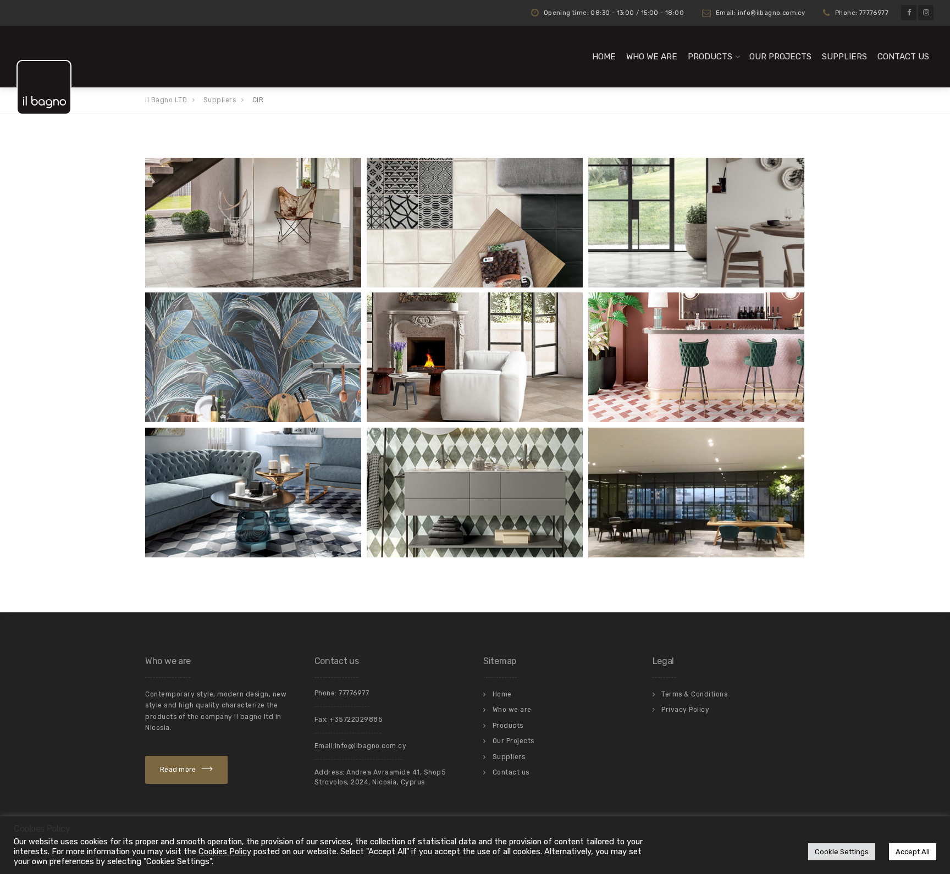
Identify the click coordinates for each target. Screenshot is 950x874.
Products (710, 57)
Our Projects (780, 57)
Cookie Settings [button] (842, 852)
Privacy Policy (685, 709)
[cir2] (475, 492)
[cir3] (253, 492)
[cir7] (696, 222)
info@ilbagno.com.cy (371, 746)
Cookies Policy (224, 851)
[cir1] (696, 492)
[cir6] (475, 357)
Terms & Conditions (694, 694)
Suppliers (844, 57)
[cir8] (475, 222)
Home (604, 57)
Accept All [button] (913, 852)
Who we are (651, 57)
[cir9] (253, 222)
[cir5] (253, 357)
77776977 (354, 693)
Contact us (903, 57)
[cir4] (696, 357)
